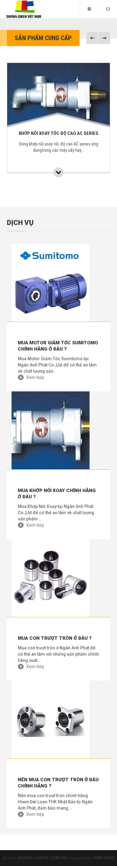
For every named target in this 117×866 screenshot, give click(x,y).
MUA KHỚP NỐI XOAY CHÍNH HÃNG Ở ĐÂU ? (57, 494)
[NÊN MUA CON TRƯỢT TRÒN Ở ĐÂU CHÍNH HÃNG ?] (58, 719)
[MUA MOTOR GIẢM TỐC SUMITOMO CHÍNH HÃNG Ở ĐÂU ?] (58, 283)
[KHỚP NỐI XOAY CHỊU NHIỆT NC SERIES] (75, 172)
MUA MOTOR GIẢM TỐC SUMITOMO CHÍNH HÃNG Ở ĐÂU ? (58, 346)
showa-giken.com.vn (42, 857)
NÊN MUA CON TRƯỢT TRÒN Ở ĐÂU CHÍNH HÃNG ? (58, 783)
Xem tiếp (34, 377)
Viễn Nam (103, 857)
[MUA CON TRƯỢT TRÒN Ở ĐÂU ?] (58, 578)
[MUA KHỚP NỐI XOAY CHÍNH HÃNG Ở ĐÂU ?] (58, 430)
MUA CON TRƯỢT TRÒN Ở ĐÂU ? (55, 638)
